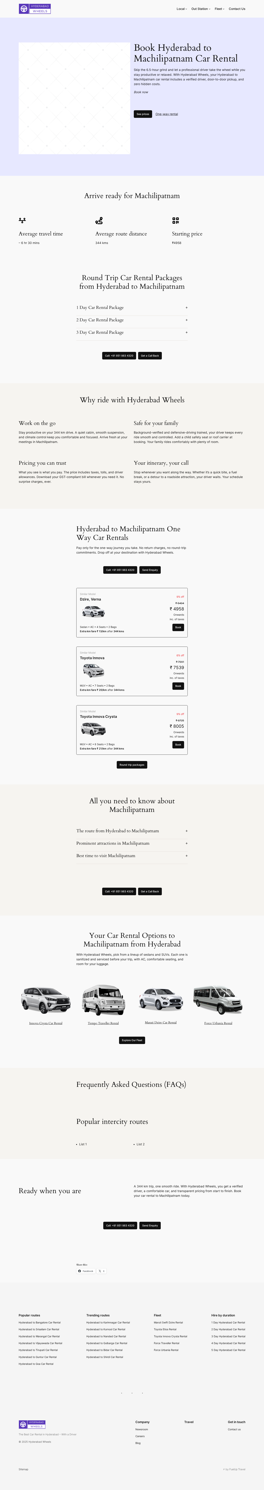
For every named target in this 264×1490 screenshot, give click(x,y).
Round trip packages (132, 764)
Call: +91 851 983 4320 (119, 355)
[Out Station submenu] (209, 9)
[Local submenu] (186, 9)
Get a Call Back (150, 355)
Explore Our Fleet (132, 1040)
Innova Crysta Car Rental (45, 1023)
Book (178, 627)
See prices (143, 114)
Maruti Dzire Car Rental (161, 1022)
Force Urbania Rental (218, 1023)
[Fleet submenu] (223, 9)
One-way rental (167, 114)
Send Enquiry (150, 569)
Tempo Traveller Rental (103, 1023)
